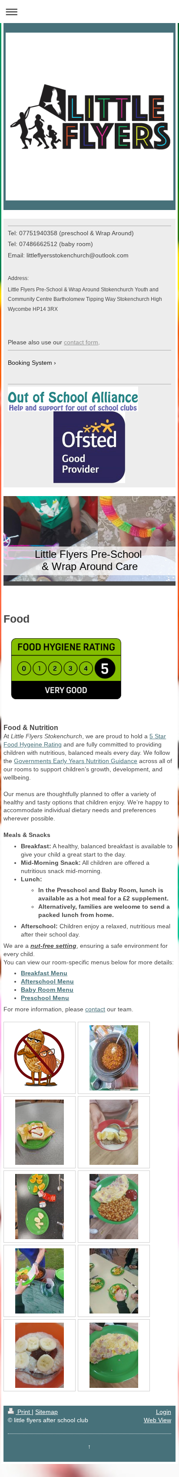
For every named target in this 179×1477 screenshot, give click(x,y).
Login (163, 1411)
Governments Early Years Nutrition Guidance (75, 760)
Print (24, 1411)
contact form (81, 342)
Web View (157, 1420)
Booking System (30, 362)
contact (95, 1009)
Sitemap (46, 1411)
